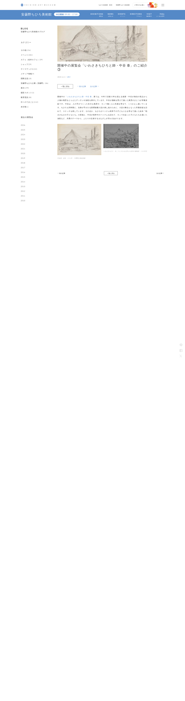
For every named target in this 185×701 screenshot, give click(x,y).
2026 (23, 125)
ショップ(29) (26, 64)
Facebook (181, 350)
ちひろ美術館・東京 (106, 5)
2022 (23, 144)
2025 (23, 130)
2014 (23, 182)
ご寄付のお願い (139, 5)
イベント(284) (27, 55)
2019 (23, 158)
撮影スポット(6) (27, 92)
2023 (23, 139)
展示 (69, 77)
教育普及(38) (26, 97)
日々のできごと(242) (29, 102)
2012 (23, 191)
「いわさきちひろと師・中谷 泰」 (79, 96)
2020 (23, 153)
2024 (23, 134)
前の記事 (82, 86)
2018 (23, 163)
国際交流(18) (26, 78)
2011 (23, 196)
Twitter (181, 356)
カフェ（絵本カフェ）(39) (32, 59)
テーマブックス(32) (29, 69)
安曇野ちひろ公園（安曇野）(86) (34, 83)
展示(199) (25, 88)
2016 (23, 172)
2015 (23, 177)
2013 (23, 186)
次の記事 (93, 86)
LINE (181, 345)
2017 (23, 167)
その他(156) (26, 50)
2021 (23, 148)
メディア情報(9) (27, 74)
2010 (23, 200)
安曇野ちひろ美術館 (123, 5)
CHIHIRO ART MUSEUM (38, 5)
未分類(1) (25, 107)
